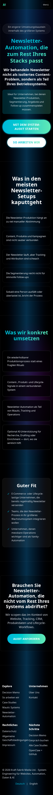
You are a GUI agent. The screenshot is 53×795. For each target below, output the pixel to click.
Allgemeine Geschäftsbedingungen (13, 738)
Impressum (8, 745)
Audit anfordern (26, 639)
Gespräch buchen (39, 740)
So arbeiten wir (10, 697)
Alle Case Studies (38, 745)
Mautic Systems (11, 707)
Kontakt (33, 697)
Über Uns (34, 692)
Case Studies (9, 702)
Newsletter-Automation (9, 714)
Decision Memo (11, 692)
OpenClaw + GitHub (35, 752)
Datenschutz (9, 731)
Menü (46, 4)
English (34, 783)
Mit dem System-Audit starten (26, 127)
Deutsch (20, 783)
